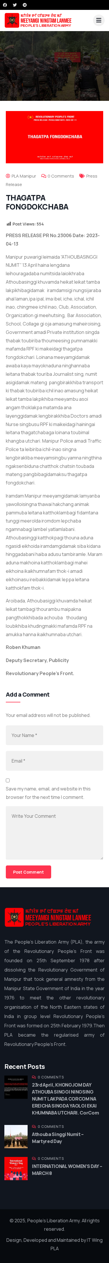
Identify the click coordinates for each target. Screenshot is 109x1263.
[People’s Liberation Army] (38, 20)
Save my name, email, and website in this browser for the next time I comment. (48, 793)
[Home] (48, 917)
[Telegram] (25, 5)
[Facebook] (5, 5)
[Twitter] (15, 5)
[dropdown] (99, 20)
